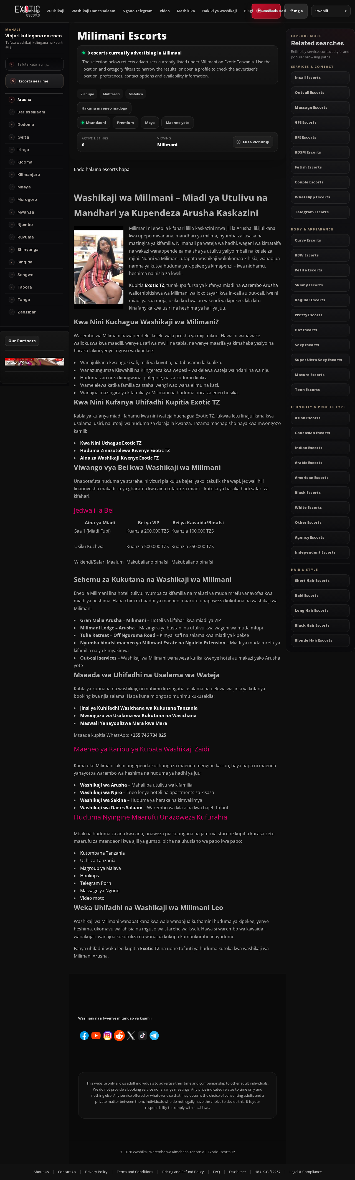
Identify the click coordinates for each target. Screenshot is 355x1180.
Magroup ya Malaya (100, 868)
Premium (125, 122)
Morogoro (27, 199)
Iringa (23, 149)
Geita (23, 137)
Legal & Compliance (306, 1171)
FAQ (216, 1171)
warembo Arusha (260, 285)
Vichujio (87, 94)
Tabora (24, 287)
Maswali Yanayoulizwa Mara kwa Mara (123, 723)
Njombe (25, 224)
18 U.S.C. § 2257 (267, 1171)
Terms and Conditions (135, 1171)
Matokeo (136, 94)
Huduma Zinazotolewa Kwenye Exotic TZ (125, 450)
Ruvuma (25, 237)
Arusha (24, 99)
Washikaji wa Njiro (101, 792)
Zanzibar (26, 312)
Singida (24, 262)
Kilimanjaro (28, 174)
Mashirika (186, 11)
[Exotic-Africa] (34, 364)
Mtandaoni (96, 122)
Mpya (150, 122)
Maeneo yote (177, 122)
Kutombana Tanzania (102, 853)
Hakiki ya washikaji (219, 11)
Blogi (248, 11)
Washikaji (55, 11)
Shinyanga (28, 249)
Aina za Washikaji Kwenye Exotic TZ (119, 458)
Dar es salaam (31, 112)
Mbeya (24, 187)
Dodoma (25, 124)
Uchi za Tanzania (97, 860)
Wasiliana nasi (273, 11)
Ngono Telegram (138, 11)
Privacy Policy (96, 1171)
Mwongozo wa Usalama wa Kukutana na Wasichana (138, 715)
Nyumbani (29, 11)
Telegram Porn (95, 883)
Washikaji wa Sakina (103, 800)
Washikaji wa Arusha (103, 785)
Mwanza (25, 212)
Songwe (25, 274)
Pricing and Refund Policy (183, 1171)
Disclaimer (237, 1171)
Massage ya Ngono (100, 891)
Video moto (92, 898)
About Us (41, 1171)
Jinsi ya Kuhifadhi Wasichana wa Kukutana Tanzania (139, 708)
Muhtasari (111, 94)
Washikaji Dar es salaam (93, 11)
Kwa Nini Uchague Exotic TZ (110, 443)
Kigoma (24, 162)
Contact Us (67, 1171)
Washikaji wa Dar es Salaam (111, 808)
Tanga (23, 299)
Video (165, 11)
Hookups (90, 876)
